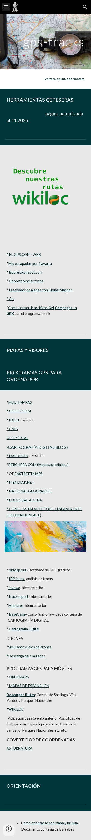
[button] (6, 6)
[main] (46, 41)
